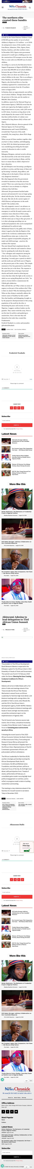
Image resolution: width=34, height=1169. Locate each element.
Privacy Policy (19, 428)
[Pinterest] (18, 407)
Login (30, 379)
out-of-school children (20, 329)
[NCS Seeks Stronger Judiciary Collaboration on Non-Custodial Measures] (6, 441)
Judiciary (4, 1138)
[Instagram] (7, 1111)
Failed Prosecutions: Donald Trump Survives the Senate (24, 336)
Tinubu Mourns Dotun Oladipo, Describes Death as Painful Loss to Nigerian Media (21, 457)
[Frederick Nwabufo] (17, 346)
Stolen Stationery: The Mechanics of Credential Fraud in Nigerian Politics (16, 512)
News (3, 1144)
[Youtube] (16, 1111)
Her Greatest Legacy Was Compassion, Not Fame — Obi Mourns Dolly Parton (22, 449)
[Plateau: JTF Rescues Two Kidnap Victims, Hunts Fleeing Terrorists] (6, 465)
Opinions (4, 22)
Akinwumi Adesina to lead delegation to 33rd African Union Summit (8, 336)
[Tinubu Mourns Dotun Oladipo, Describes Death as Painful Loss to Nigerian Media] (6, 457)
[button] (28, 1167)
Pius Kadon (6, 575)
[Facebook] (11, 407)
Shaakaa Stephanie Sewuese (10, 515)
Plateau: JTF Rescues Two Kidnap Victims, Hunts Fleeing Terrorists (21, 465)
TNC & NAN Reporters (9, 545)
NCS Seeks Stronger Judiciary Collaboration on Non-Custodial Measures (20, 441)
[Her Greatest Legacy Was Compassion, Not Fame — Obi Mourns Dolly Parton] (6, 449)
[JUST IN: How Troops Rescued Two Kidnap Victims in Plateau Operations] (6, 473)
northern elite (9, 329)
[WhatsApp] (22, 407)
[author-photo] (3, 515)
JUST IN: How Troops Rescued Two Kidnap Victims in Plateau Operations (21, 473)
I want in (16, 425)
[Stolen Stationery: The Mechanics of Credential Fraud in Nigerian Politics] (17, 499)
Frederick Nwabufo (10, 27)
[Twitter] (15, 407)
